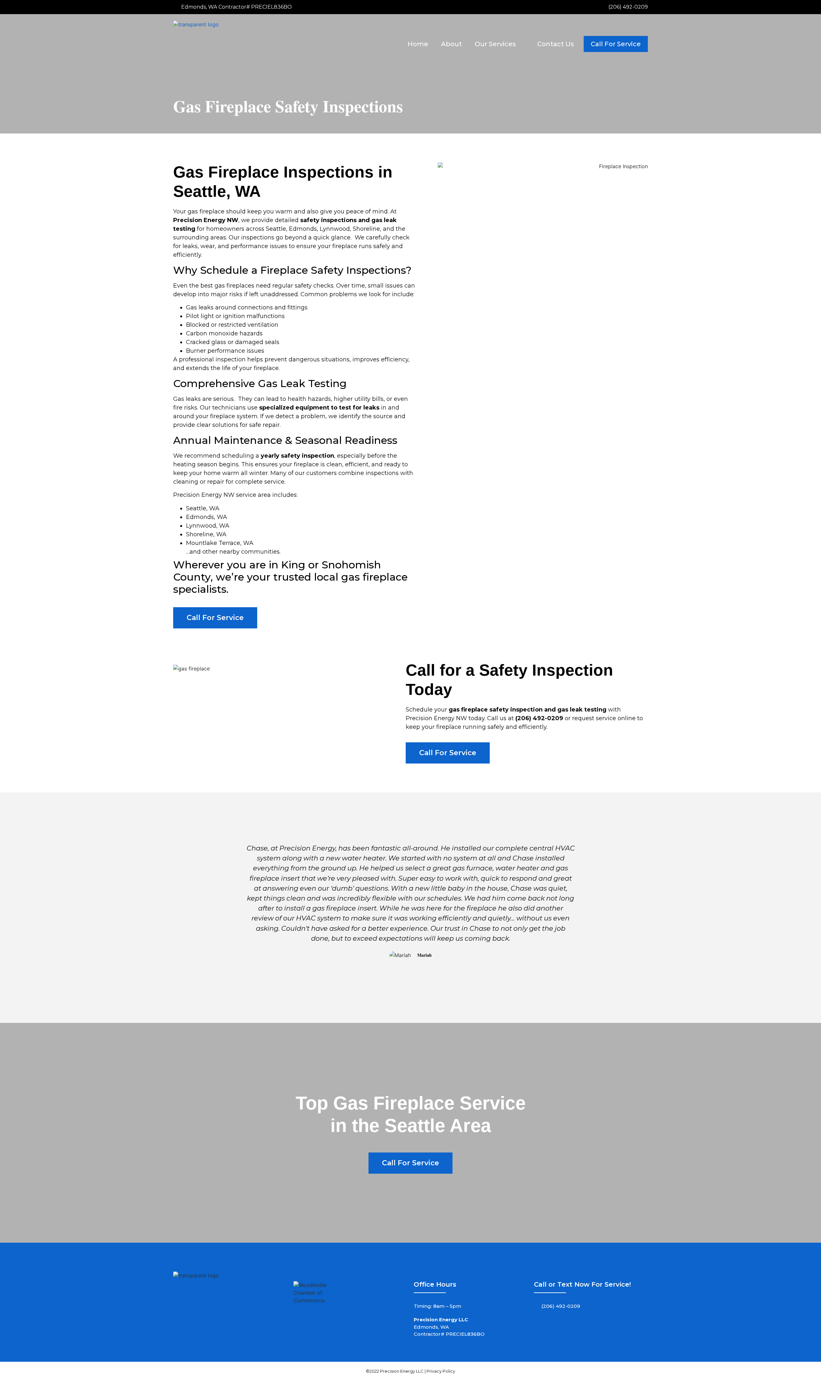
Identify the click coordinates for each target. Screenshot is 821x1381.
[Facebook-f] (542, 1324)
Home (418, 44)
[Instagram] (558, 1324)
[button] (236, 901)
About (451, 44)
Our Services (495, 44)
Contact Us (555, 44)
